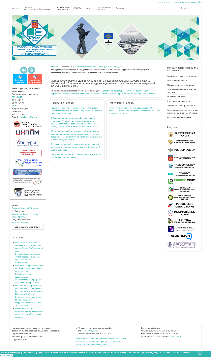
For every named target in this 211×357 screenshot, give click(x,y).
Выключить (17, 214)
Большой (34, 208)
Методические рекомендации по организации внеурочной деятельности (29, 268)
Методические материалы (85, 67)
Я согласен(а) (6, 355)
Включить (27, 214)
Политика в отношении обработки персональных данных (103, 339)
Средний (25, 208)
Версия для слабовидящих (27, 227)
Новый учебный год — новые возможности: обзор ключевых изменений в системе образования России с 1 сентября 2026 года (76, 111)
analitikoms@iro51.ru (28, 117)
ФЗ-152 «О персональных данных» (93, 344)
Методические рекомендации (111, 67)
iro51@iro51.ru (90, 331)
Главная (54, 67)
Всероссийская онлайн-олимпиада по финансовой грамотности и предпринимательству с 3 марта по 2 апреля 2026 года (75, 147)
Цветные (22, 217)
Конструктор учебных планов (28, 297)
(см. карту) (176, 336)
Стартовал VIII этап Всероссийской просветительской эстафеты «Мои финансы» (76, 155)
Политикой (185, 353)
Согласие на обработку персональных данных (98, 341)
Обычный (16, 208)
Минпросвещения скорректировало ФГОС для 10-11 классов (28, 303)
